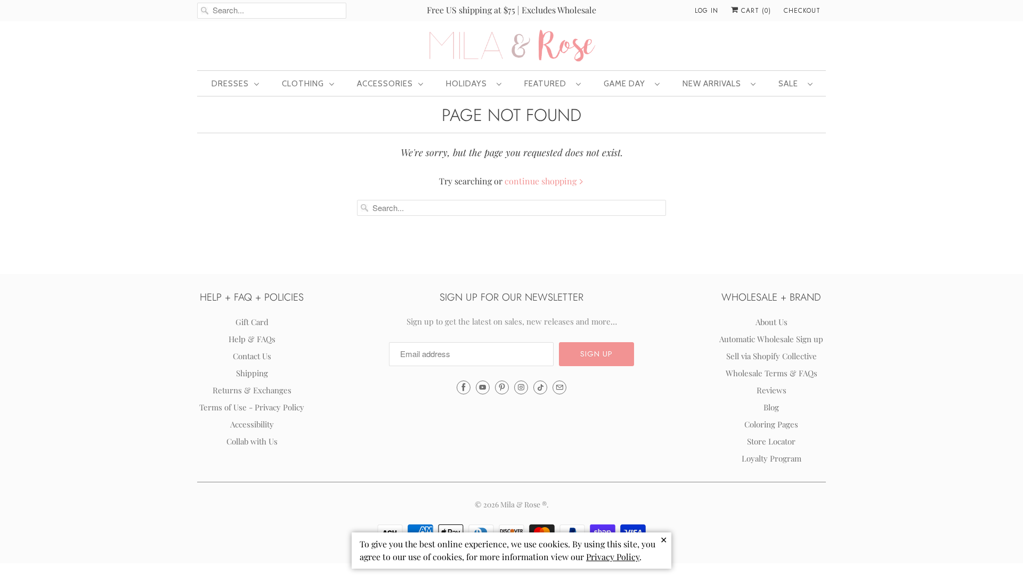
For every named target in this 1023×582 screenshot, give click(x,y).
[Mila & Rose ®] (511, 44)
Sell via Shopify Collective (771, 356)
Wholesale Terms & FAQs (771, 373)
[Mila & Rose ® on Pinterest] (502, 387)
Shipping (252, 373)
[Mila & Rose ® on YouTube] (483, 387)
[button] (596, 354)
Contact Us (252, 356)
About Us (771, 322)
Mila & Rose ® (523, 504)
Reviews (771, 390)
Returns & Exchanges (252, 390)
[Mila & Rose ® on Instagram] (521, 387)
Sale (790, 83)
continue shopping (542, 181)
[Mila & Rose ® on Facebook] (463, 387)
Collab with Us (252, 441)
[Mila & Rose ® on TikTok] (540, 387)
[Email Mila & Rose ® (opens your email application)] (559, 387)
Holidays (468, 83)
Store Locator (771, 441)
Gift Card (252, 322)
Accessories (385, 83)
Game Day (626, 83)
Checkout (802, 10)
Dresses (230, 83)
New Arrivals (714, 83)
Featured (547, 83)
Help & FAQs (252, 339)
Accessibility (252, 424)
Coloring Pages (771, 424)
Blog (771, 407)
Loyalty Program (771, 458)
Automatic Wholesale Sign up (771, 339)
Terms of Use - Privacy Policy (251, 407)
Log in (706, 10)
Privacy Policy (612, 556)
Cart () (754, 10)
